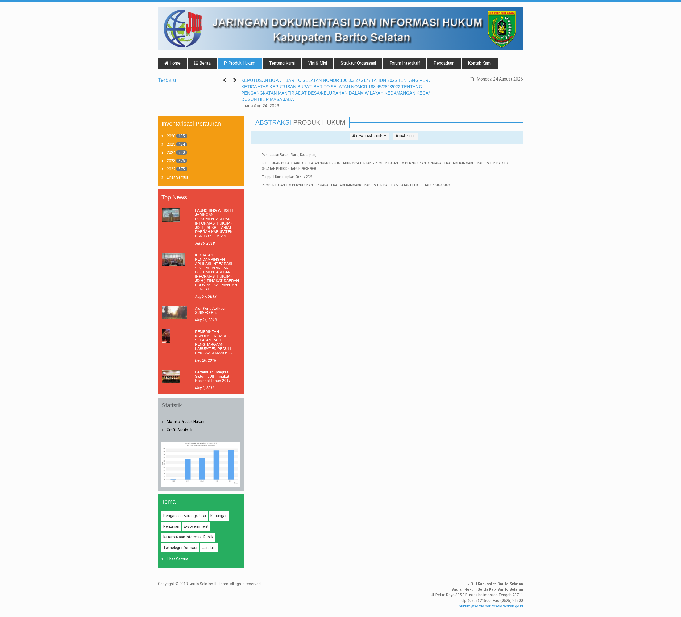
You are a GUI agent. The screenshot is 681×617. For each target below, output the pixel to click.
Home (174, 63)
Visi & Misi (317, 63)
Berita (204, 63)
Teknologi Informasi (180, 548)
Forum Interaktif (404, 63)
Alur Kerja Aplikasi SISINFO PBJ (210, 310)
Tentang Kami (282, 63)
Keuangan (218, 516)
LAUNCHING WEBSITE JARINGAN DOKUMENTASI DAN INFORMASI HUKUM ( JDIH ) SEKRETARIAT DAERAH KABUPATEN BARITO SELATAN (214, 223)
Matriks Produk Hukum (186, 422)
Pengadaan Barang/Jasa (184, 516)
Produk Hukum (241, 63)
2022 (171, 169)
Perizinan (171, 526)
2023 (171, 161)
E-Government (196, 526)
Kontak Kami (479, 63)
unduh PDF (406, 136)
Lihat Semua (177, 177)
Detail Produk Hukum (371, 136)
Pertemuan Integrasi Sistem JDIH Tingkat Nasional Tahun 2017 (213, 376)
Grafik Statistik (179, 430)
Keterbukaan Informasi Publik (188, 537)
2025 (171, 144)
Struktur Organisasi (358, 63)
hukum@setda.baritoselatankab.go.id (491, 606)
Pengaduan (444, 63)
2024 (171, 152)
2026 (171, 136)
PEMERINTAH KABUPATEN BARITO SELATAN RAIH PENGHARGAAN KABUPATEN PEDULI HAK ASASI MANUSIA (213, 342)
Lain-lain (209, 548)
